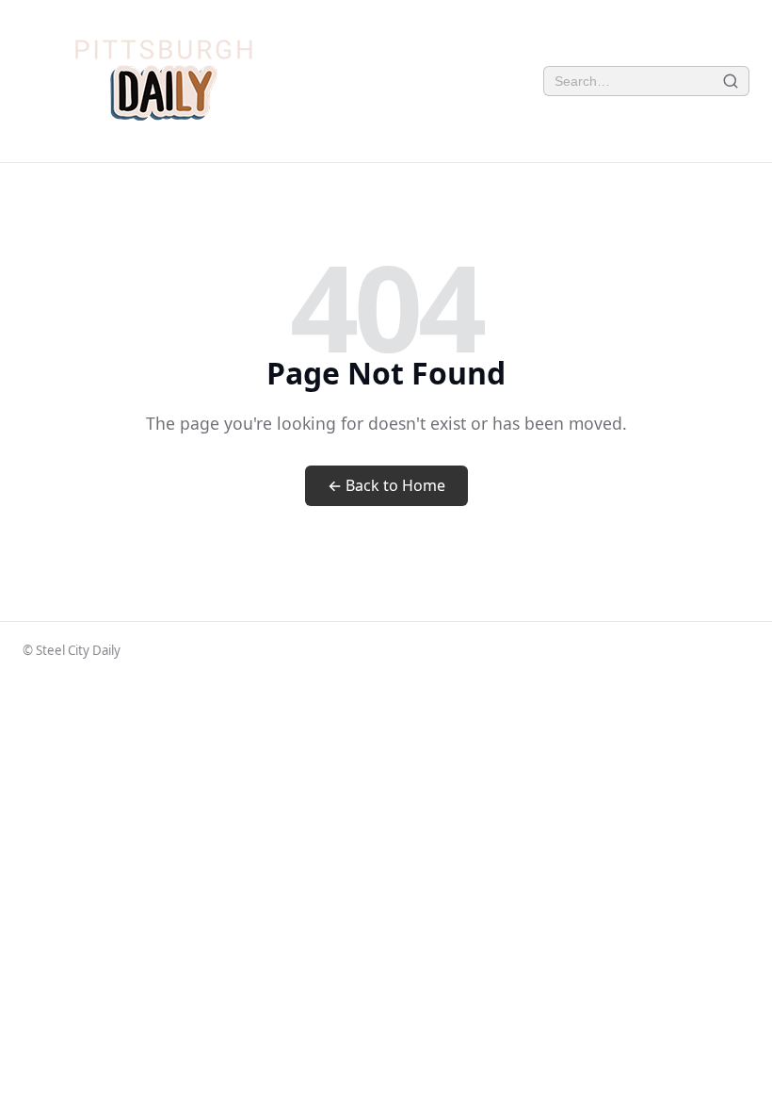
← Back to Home (386, 485)
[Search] (731, 81)
